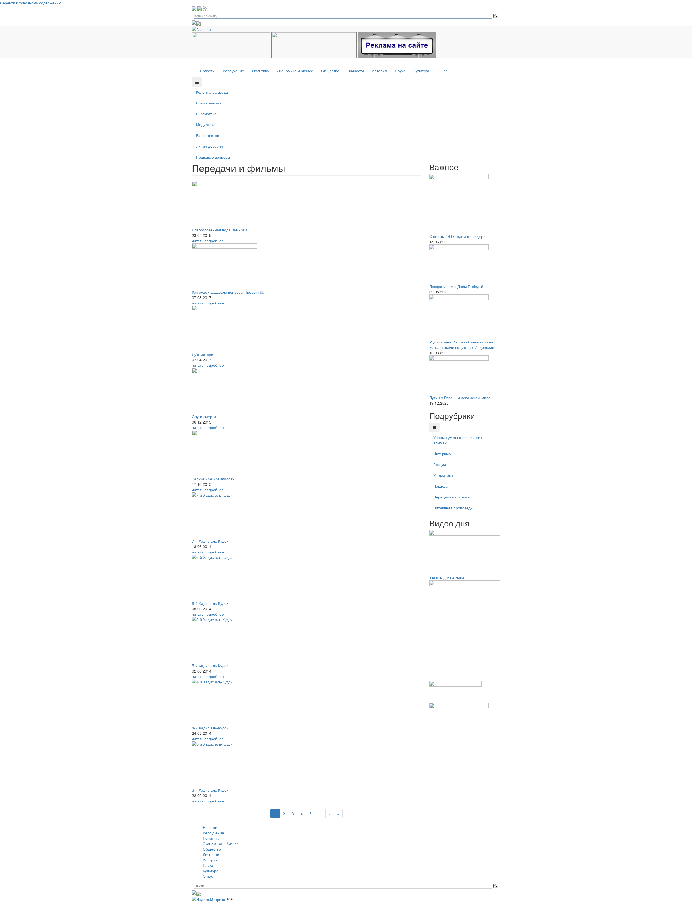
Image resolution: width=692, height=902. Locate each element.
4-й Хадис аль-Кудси (210, 727)
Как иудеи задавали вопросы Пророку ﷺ (228, 292)
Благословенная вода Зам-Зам (219, 229)
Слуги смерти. (204, 416)
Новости (207, 70)
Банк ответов (207, 135)
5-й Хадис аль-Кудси (210, 665)
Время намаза (209, 103)
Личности (355, 70)
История (379, 70)
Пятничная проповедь (453, 507)
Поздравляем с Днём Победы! (456, 286)
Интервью (442, 453)
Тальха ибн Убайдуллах (213, 478)
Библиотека (206, 113)
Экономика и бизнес (295, 70)
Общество (330, 70)
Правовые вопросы (213, 157)
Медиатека (205, 124)
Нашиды (440, 486)
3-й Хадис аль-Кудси (210, 790)
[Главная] (203, 28)
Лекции (439, 464)
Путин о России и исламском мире (460, 397)
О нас (442, 70)
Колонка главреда (212, 92)
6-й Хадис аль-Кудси (210, 603)
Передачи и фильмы (451, 497)
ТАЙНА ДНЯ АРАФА (446, 577)
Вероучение (233, 70)
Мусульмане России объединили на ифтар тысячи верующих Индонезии (461, 344)
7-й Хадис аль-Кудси (210, 541)
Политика (260, 70)
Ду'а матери (202, 354)
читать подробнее (208, 240)
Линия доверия (209, 146)
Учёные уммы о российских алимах (457, 440)
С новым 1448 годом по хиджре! (458, 236)
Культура (421, 70)
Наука (400, 70)
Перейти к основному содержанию (31, 2)
